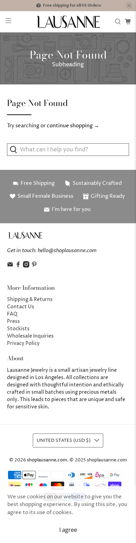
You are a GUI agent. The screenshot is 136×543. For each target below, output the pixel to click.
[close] (129, 5)
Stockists (18, 328)
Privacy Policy (23, 343)
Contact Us (20, 306)
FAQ (12, 314)
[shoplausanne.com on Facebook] (18, 266)
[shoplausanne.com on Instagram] (26, 266)
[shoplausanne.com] (68, 22)
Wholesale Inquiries (30, 336)
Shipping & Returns (30, 299)
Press (13, 321)
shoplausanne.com (47, 460)
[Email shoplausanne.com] (10, 266)
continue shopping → (73, 125)
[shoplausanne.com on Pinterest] (34, 266)
